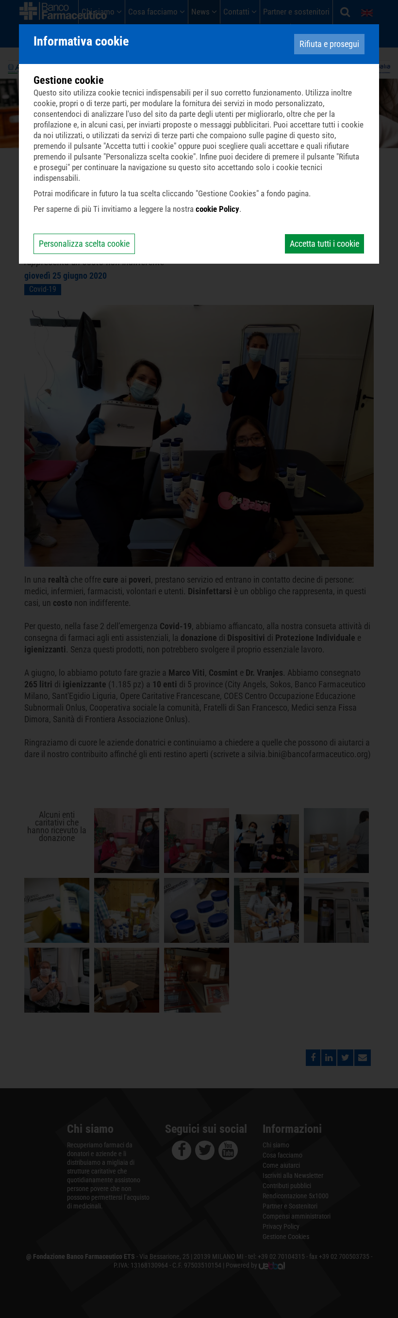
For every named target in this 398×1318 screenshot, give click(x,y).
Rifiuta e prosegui (329, 44)
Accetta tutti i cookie (324, 243)
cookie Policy (217, 209)
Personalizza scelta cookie (84, 243)
